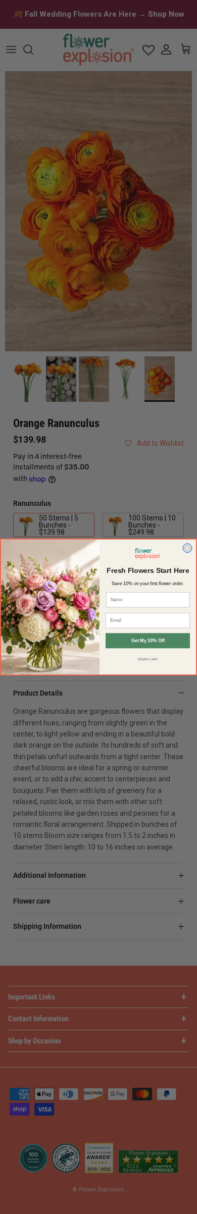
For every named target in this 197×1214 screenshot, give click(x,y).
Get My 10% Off (148, 640)
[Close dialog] (187, 548)
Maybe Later (148, 659)
